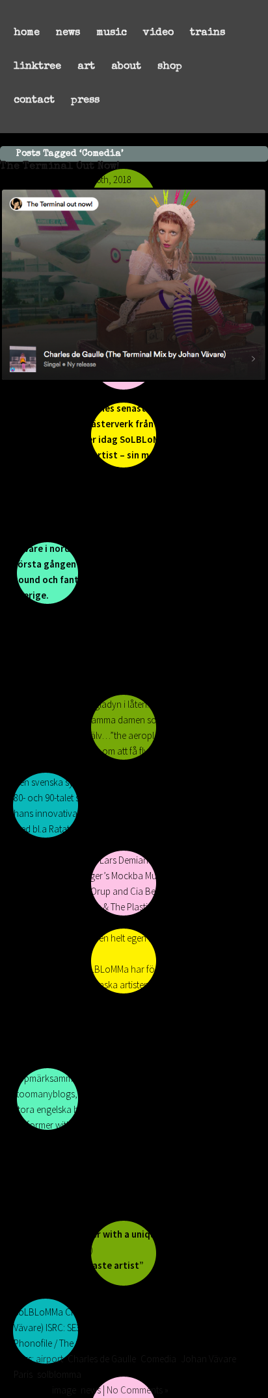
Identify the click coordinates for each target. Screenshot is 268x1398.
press (85, 100)
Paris (23, 1374)
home (27, 33)
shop (169, 67)
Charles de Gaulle (102, 1359)
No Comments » (137, 1390)
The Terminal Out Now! (59, 167)
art (86, 67)
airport (49, 1359)
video (158, 33)
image (64, 1390)
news (68, 33)
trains (207, 33)
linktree (37, 67)
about (126, 67)
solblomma (59, 1374)
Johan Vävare (208, 1359)
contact (34, 100)
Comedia (158, 1359)
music (111, 33)
